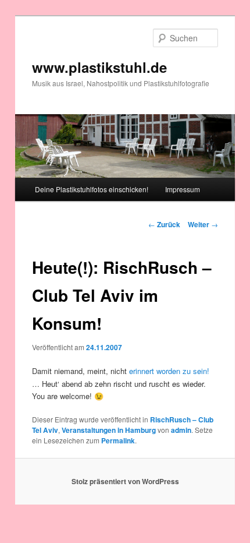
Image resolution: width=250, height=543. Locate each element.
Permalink (118, 440)
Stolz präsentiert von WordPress (125, 481)
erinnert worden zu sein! (169, 370)
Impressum (182, 189)
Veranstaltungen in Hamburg (109, 430)
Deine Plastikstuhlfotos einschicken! (91, 189)
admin (181, 430)
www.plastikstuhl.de (99, 67)
